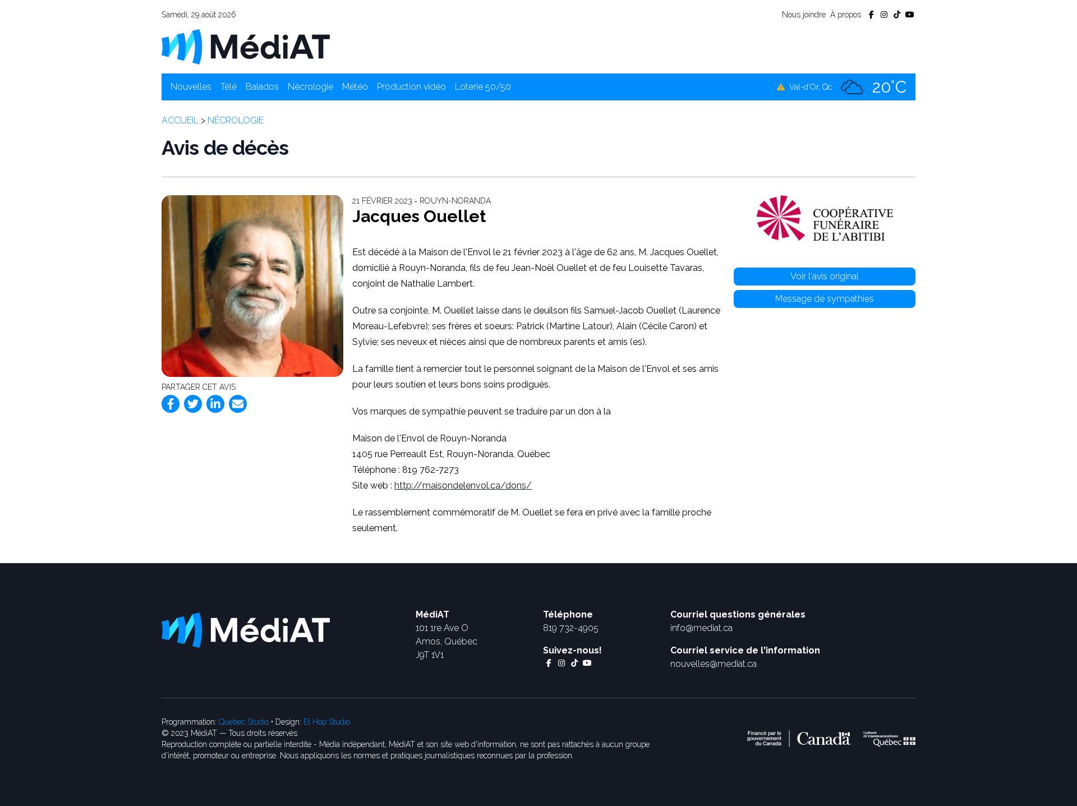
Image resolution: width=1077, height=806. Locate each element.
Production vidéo (411, 86)
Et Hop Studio (326, 721)
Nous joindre (804, 14)
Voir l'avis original (824, 276)
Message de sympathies (824, 298)
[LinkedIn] (215, 404)
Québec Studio (244, 721)
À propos (845, 14)
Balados (262, 86)
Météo (355, 86)
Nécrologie (310, 86)
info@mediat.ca (701, 628)
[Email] (238, 404)
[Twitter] (193, 404)
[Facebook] (171, 404)
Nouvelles (191, 86)
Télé (228, 86)
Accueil (180, 120)
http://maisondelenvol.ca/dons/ (463, 485)
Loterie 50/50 (483, 86)
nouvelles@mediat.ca (713, 663)
